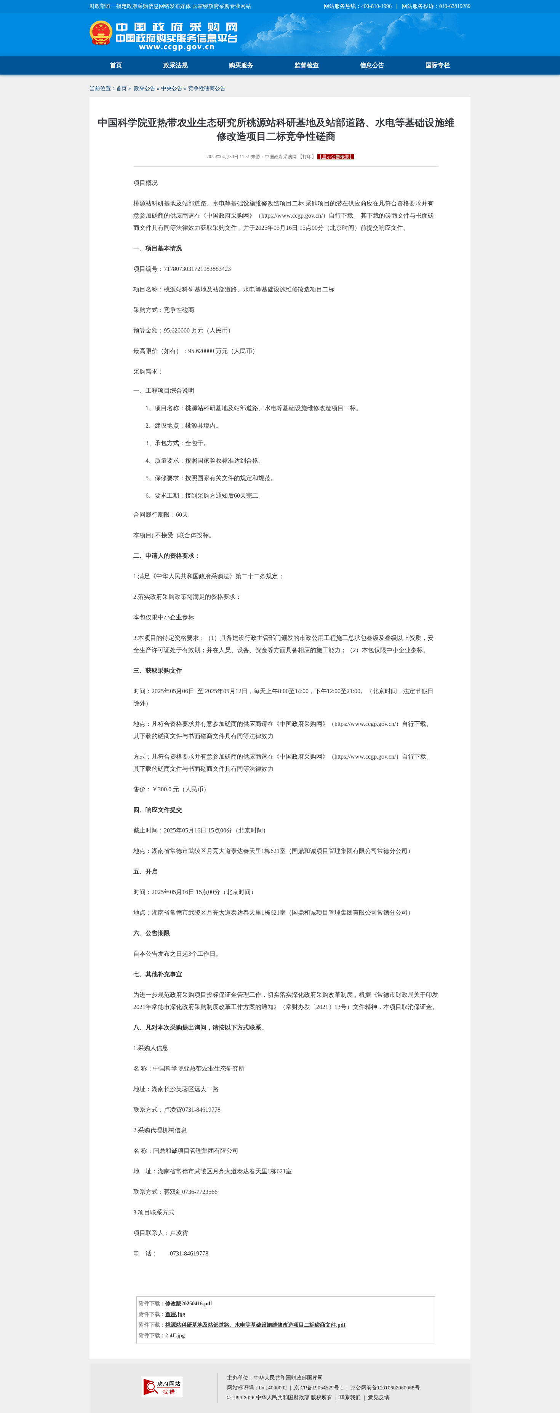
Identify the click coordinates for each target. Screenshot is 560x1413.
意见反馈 (378, 1397)
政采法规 (175, 65)
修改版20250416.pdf (188, 1303)
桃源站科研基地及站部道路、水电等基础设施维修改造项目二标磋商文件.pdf (255, 1325)
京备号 (318, 1388)
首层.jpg (175, 1314)
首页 (116, 65)
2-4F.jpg (175, 1335)
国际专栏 (438, 65)
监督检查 (306, 65)
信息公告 (372, 65)
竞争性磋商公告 (207, 88)
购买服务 (241, 65)
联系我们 (350, 1397)
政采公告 (144, 88)
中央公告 (171, 88)
